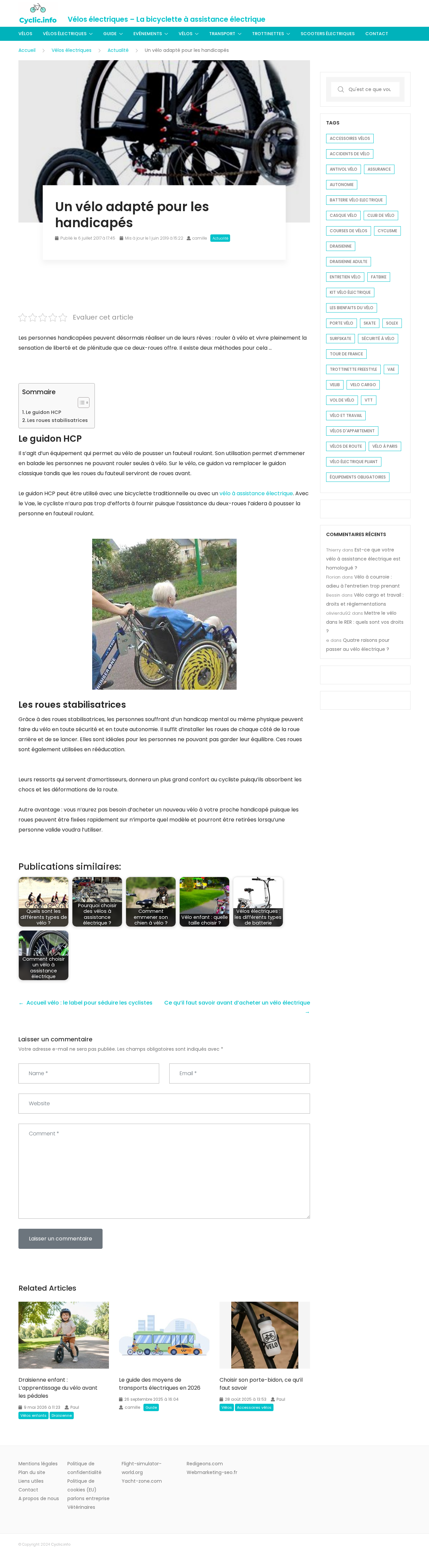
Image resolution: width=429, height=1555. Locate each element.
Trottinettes (268, 33)
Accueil (27, 50)
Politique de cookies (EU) (82, 1485)
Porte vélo (341, 323)
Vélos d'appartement (352, 431)
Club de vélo (380, 215)
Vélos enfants (33, 1415)
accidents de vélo (350, 154)
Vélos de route (346, 446)
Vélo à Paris (384, 446)
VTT (369, 400)
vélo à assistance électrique (256, 493)
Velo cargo (363, 384)
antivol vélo (343, 169)
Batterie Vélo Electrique (356, 200)
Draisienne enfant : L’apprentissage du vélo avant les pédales (58, 1388)
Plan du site (31, 1472)
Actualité (118, 50)
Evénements (147, 33)
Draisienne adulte (348, 261)
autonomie (342, 184)
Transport (222, 33)
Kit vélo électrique (350, 292)
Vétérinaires (81, 1507)
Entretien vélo (345, 277)
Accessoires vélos (254, 1407)
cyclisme (387, 231)
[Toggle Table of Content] (80, 402)
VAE (391, 369)
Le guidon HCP (43, 412)
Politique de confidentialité (84, 1468)
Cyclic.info (60, 1544)
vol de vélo (342, 400)
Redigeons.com (205, 1463)
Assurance (379, 169)
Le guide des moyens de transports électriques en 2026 (159, 1384)
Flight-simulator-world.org (142, 1468)
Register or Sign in (390, 13)
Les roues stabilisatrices (57, 420)
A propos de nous (38, 1498)
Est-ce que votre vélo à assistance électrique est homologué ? (363, 558)
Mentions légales (38, 1463)
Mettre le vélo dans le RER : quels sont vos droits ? (365, 622)
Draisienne (62, 1415)
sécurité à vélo (378, 338)
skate (370, 323)
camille (199, 238)
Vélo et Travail (346, 415)
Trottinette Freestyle (353, 369)
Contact (376, 33)
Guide (110, 33)
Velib (335, 384)
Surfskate (340, 338)
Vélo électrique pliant (354, 461)
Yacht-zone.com (142, 1481)
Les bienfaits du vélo (351, 308)
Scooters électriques (328, 33)
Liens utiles (31, 1481)
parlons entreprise (88, 1498)
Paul (74, 1407)
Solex (392, 323)
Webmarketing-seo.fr (212, 1472)
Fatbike (378, 277)
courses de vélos (348, 231)
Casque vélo (343, 215)
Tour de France (346, 354)
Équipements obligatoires (358, 477)
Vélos (25, 33)
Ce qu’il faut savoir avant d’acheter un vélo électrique (237, 1003)
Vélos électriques (64, 33)
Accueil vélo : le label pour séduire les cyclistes (89, 1003)
